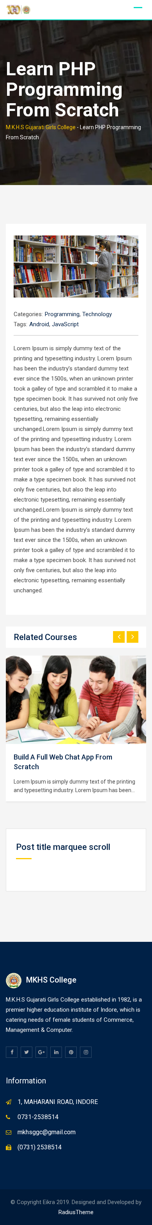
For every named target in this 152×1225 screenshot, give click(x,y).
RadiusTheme (76, 1212)
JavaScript (65, 324)
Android (39, 324)
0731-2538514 (38, 1117)
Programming (62, 314)
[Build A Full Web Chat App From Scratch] (76, 700)
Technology (97, 314)
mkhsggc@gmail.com (47, 1132)
